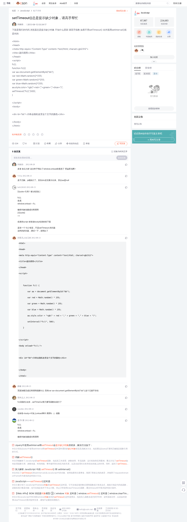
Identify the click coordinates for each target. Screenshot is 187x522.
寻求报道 (44, 509)
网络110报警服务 (34, 516)
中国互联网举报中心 (49, 516)
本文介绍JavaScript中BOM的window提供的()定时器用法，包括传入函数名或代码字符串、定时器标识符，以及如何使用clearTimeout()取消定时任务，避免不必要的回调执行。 (69, 498)
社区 (14, 10)
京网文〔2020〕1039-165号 (68, 513)
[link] (14, 10)
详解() (24, 457)
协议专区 (53, 509)
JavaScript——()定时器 (32, 481)
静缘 (19, 386)
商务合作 (36, 509)
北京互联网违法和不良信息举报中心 (108, 513)
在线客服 (99, 509)
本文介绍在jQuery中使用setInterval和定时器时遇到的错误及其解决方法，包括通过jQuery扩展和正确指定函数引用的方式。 (70, 450)
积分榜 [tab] (137, 67)
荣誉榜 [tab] (148, 67)
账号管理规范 (76, 516)
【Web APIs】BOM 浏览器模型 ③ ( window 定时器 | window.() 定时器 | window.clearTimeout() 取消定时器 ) (71, 493)
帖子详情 (37, 10)
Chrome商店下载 (63, 516)
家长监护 (24, 516)
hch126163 (22, 187)
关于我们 (18, 509)
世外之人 (21, 398)
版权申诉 (97, 516)
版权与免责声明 (87, 516)
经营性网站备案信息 (87, 513)
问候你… (21, 164)
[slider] (34, 134)
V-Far (20, 176)
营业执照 (115, 516)
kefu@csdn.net (86, 509)
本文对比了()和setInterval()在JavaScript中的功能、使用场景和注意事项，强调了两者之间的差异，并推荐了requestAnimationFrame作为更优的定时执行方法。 (70, 474)
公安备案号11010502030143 (29, 513)
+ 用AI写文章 (154, 139)
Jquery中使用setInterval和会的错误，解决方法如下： (54, 445)
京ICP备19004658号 (48, 513)
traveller (21, 409)
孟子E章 (21, 420)
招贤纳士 (27, 509)
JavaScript (25, 10)
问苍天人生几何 (24, 238)
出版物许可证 (106, 516)
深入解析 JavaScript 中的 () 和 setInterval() (43, 469)
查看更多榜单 (154, 108)
